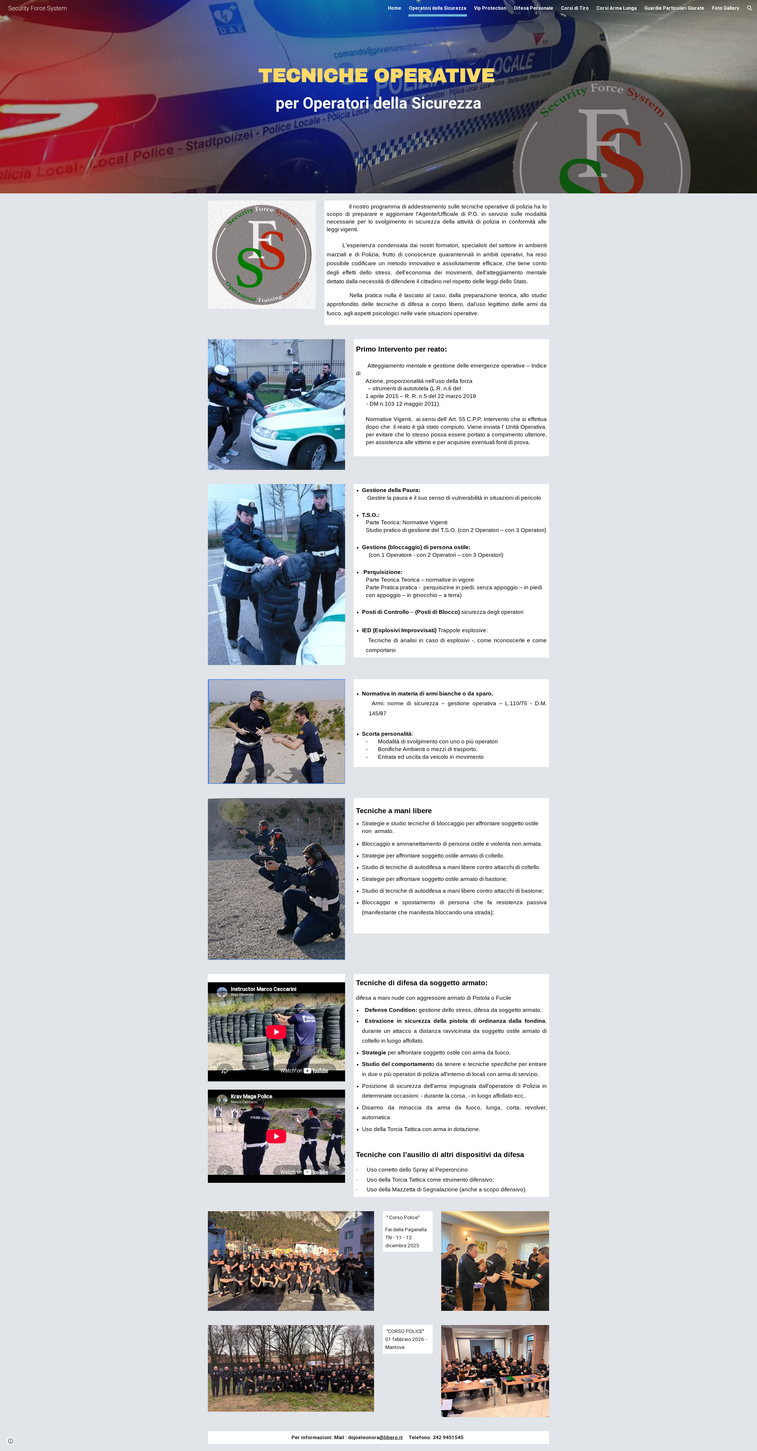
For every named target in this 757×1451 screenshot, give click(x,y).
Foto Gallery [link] (725, 8)
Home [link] (394, 8)
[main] (378, 105)
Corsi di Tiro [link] (575, 8)
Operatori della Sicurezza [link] (437, 8)
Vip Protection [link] (490, 8)
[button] (750, 8)
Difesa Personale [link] (533, 8)
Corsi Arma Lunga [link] (616, 8)
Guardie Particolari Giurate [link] (674, 8)
